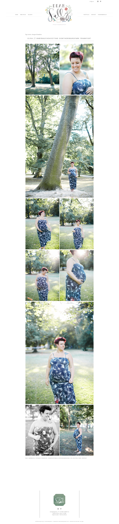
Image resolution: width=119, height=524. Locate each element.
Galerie (30, 14)
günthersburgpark (64, 458)
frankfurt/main (53, 458)
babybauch (32, 458)
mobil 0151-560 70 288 (59, 513)
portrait (84, 458)
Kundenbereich (102, 14)
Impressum (55, 514)
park (79, 458)
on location (74, 458)
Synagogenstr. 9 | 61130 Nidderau (59, 511)
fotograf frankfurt (41, 458)
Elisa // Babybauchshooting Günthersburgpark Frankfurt (59, 38)
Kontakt (93, 14)
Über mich (23, 14)
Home (16, 14)
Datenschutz (63, 514)
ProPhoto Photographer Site (61, 521)
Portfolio (86, 14)
